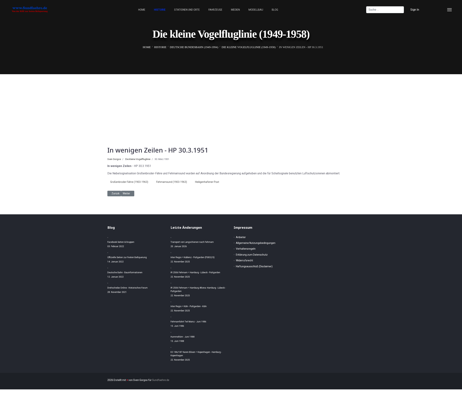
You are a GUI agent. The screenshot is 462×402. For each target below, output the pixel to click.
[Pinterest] (437, 9)
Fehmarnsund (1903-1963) (171, 181)
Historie (159, 9)
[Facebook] (431, 9)
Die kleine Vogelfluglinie (137, 159)
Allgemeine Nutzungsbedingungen (255, 243)
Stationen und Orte (187, 9)
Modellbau (256, 9)
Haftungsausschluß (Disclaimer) (254, 266)
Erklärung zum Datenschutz (252, 254)
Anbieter (241, 237)
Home (141, 9)
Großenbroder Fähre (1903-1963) (129, 181)
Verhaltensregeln (246, 248)
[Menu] (449, 9)
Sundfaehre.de (160, 380)
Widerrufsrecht (244, 260)
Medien (235, 9)
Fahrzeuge (215, 9)
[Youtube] (442, 9)
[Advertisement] (231, 101)
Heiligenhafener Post (207, 181)
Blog (275, 9)
